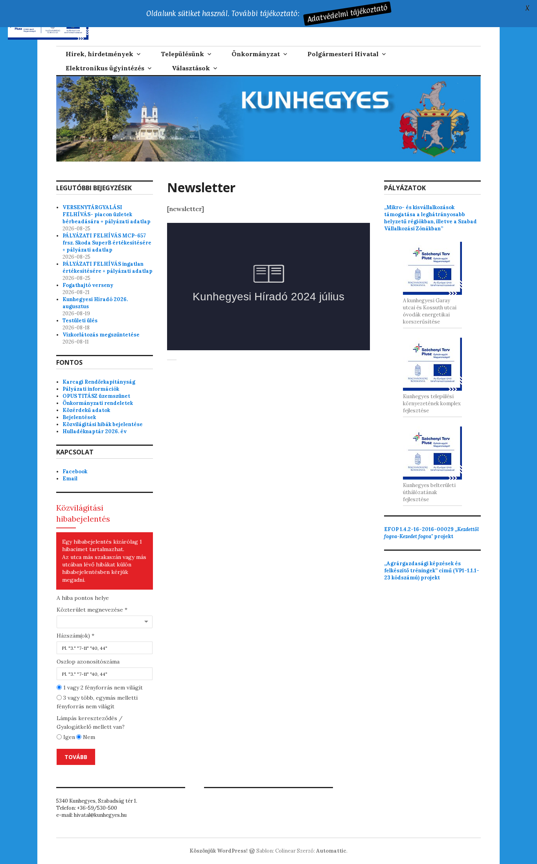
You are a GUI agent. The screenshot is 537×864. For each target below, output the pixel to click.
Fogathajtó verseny (88, 285)
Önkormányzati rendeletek (98, 403)
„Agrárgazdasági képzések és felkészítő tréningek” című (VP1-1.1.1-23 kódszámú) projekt (431, 570)
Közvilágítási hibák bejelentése (103, 424)
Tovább (75, 757)
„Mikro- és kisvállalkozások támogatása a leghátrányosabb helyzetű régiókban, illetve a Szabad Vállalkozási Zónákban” (430, 218)
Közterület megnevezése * (92, 609)
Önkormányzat (256, 54)
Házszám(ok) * (75, 635)
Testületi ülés (80, 320)
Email (70, 478)
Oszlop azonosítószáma (88, 661)
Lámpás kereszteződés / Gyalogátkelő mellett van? (91, 722)
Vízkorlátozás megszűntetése (101, 334)
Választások (191, 68)
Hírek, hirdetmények (99, 54)
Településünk (182, 54)
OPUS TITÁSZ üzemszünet (96, 396)
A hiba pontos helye (83, 597)
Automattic (331, 850)
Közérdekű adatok (86, 410)
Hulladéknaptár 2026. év (95, 431)
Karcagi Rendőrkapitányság (99, 382)
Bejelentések (79, 417)
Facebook (75, 471)
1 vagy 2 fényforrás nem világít (102, 687)
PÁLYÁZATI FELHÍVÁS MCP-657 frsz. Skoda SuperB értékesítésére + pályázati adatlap (107, 242)
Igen (68, 737)
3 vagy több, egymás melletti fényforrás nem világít (97, 702)
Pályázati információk (91, 389)
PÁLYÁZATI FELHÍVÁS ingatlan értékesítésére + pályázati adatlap (108, 267)
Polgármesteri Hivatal (343, 54)
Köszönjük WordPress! (218, 850)
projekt (431, 533)
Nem (88, 737)
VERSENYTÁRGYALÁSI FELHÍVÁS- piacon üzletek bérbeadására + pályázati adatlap (107, 214)
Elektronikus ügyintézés (105, 68)
